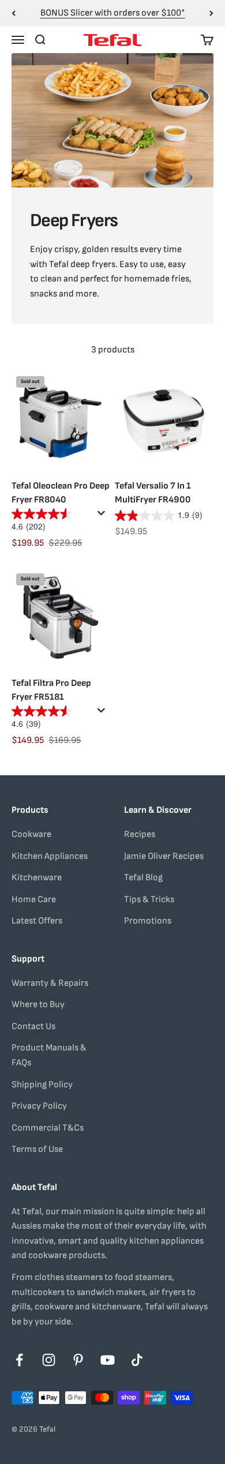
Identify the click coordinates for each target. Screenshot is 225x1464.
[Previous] (14, 13)
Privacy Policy (39, 1106)
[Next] (211, 13)
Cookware (31, 834)
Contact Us (33, 1026)
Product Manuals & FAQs (49, 1055)
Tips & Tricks (149, 899)
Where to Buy (38, 1004)
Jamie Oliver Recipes (164, 856)
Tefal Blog (143, 877)
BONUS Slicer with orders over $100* (112, 12)
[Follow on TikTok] (137, 1360)
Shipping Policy (42, 1084)
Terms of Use (37, 1149)
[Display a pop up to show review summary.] (103, 516)
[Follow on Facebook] (19, 1360)
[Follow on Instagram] (49, 1360)
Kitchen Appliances (50, 856)
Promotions (147, 920)
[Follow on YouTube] (107, 1360)
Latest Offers (37, 920)
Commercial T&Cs (48, 1128)
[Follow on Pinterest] (78, 1360)
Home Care (34, 899)
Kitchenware (37, 877)
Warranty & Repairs (50, 983)
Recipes (139, 834)
